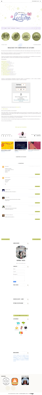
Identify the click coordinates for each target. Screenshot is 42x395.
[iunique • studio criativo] (32, 393)
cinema (18, 355)
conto (20, 355)
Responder (37, 174)
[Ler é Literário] (25, 381)
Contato (17, 28)
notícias (16, 358)
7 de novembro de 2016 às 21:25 (34, 177)
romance (14, 359)
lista (22, 357)
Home (6, 28)
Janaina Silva (7, 189)
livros (28, 357)
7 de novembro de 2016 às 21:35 (34, 189)
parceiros (19, 358)
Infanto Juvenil (19, 357)
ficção (22, 356)
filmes (24, 356)
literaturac (25, 357)
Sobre (9, 28)
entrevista (16, 356)
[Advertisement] (21, 343)
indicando (15, 357)
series (18, 359)
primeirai (23, 358)
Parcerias (13, 28)
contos (22, 355)
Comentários (38, 135)
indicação (27, 356)
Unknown (7, 166)
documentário (27, 355)
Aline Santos (7, 177)
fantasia (20, 356)
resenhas (26, 358)
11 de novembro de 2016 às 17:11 (34, 214)
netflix (14, 358)
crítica (24, 355)
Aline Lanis (7, 197)
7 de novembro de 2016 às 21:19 (34, 166)
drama (14, 356)
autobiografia (14, 355)
